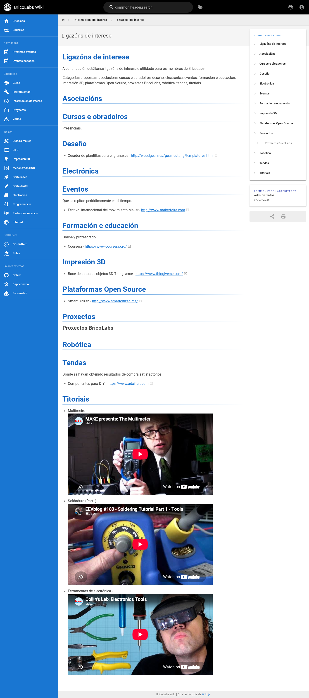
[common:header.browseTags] (200, 7)
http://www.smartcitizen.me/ (115, 301)
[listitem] (278, 43)
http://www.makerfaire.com (163, 210)
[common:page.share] (272, 216)
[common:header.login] (301, 7)
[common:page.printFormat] (283, 216)
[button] (290, 7)
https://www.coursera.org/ (106, 246)
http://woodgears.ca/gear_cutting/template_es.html (172, 155)
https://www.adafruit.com (128, 383)
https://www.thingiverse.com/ (159, 274)
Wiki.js (206, 694)
